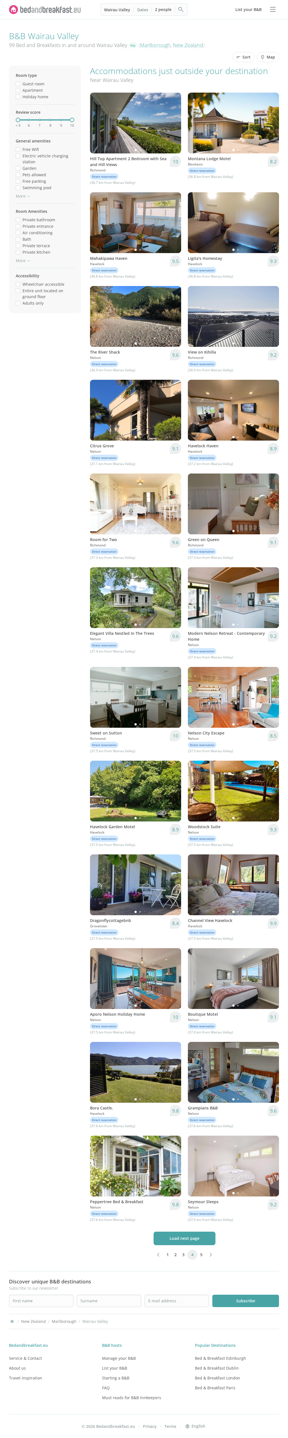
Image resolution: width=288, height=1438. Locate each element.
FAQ (106, 1387)
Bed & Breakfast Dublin (217, 1368)
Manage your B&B (119, 1358)
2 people (163, 9)
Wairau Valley (117, 9)
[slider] (18, 120)
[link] (45, 9)
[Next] (173, 123)
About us (17, 1368)
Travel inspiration (25, 1378)
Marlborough (155, 45)
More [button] (21, 196)
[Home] (12, 1321)
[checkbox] (18, 84)
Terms (170, 1426)
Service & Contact (25, 1358)
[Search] (181, 9)
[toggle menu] (273, 10)
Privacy (150, 1426)
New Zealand (188, 45)
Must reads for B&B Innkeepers (131, 1397)
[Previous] (98, 123)
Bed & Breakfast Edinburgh (220, 1358)
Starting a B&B (115, 1378)
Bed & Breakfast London (217, 1378)
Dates (142, 9)
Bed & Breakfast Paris (215, 1387)
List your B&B (114, 1368)
